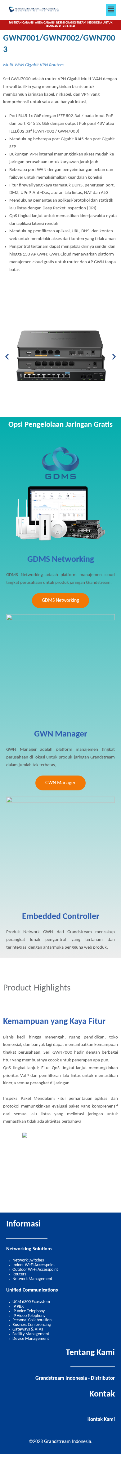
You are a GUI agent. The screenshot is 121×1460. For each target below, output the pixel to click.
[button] (111, 10)
